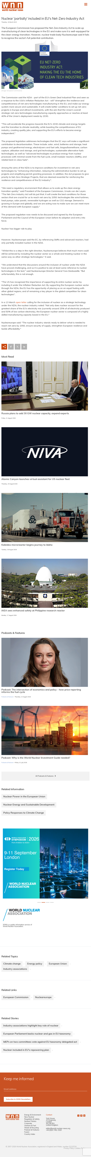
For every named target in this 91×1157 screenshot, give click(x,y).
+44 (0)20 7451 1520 (54, 1130)
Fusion (26, 1132)
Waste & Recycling (31, 1128)
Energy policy (34, 964)
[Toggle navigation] (85, 4)
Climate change (12, 964)
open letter (21, 302)
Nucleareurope (43, 997)
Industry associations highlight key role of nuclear (30, 1026)
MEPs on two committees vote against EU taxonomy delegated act (40, 1042)
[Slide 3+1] (52, 902)
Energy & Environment (32, 1115)
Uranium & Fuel (30, 1126)
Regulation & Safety (31, 1119)
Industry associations (15, 969)
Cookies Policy (79, 1148)
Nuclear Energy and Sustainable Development (28, 805)
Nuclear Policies (30, 1121)
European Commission (15, 997)
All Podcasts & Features (44, 776)
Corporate (28, 1123)
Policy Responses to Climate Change (23, 813)
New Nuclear (29, 1117)
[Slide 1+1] (43, 902)
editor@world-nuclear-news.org (58, 1129)
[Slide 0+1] (39, 902)
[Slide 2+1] (47, 902)
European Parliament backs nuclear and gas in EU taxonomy (37, 1034)
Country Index (29, 1134)
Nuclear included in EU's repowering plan (26, 1050)
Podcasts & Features (7, 697)
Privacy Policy (69, 1148)
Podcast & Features (31, 1130)
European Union (58, 964)
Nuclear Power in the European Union (24, 797)
